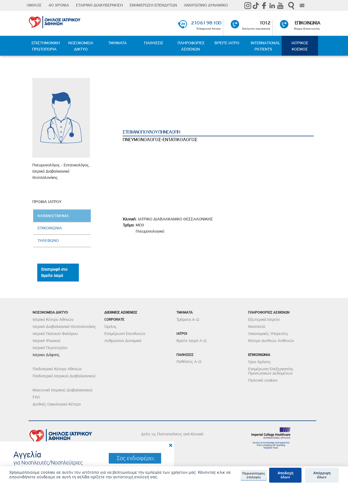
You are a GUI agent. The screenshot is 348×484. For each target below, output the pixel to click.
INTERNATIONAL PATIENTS (265, 46)
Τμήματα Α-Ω (187, 319)
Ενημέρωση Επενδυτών (124, 333)
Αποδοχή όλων (285, 475)
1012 (264, 23)
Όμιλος (110, 326)
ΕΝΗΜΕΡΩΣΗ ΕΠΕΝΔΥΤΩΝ (153, 5)
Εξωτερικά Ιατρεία (263, 319)
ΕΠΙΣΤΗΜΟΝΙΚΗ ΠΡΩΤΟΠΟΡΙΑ (46, 46)
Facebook (264, 5)
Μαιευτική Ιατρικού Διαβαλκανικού (62, 390)
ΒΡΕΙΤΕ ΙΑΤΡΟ (227, 42)
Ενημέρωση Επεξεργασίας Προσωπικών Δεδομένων (270, 371)
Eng (302, 5)
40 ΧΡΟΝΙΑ (58, 5)
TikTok (256, 5)
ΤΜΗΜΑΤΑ (117, 42)
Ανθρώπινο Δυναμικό (122, 340)
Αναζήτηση (291, 5)
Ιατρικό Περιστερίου (50, 347)
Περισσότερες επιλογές (253, 475)
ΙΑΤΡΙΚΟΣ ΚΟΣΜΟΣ (299, 46)
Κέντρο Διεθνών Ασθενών (271, 340)
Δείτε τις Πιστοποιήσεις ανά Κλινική (172, 434)
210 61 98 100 (206, 23)
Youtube (280, 5)
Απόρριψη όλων (322, 475)
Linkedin (272, 5)
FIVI (36, 397)
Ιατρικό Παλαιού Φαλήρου (55, 333)
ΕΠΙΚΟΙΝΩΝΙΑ (307, 23)
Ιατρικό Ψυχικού (46, 340)
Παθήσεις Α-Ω (188, 361)
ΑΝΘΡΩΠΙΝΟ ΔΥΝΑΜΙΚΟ (206, 5)
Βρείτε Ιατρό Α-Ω (191, 340)
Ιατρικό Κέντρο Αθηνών (53, 319)
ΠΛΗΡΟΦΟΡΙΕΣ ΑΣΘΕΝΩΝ (191, 46)
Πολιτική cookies (263, 380)
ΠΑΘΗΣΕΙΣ (153, 42)
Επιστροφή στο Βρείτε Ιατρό (54, 272)
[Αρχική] (75, 21)
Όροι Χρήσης (259, 361)
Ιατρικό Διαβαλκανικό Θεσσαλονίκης (64, 326)
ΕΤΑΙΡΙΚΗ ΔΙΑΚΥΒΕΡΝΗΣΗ (99, 5)
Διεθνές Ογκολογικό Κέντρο (57, 404)
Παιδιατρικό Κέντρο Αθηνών (57, 368)
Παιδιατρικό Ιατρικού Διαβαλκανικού (64, 376)
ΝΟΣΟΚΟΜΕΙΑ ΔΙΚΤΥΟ (80, 46)
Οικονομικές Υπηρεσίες (268, 333)
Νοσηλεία (256, 326)
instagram (248, 5)
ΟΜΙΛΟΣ (34, 5)
